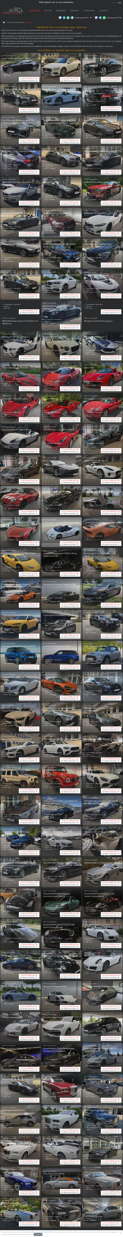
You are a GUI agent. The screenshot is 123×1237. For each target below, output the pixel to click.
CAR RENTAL (34, 11)
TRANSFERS (61, 11)
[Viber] (60, 17)
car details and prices (29, 79)
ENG (119, 3)
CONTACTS (103, 11)
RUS (114, 3)
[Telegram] (64, 17)
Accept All (38, 1234)
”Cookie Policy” (48, 1232)
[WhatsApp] (68, 17)
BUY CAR (48, 11)
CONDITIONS (88, 11)
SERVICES (75, 11)
